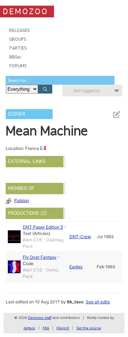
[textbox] (60, 80)
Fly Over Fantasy (40, 257)
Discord (63, 328)
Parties (18, 48)
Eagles (75, 266)
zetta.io (29, 328)
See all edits (98, 301)
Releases (19, 30)
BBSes (15, 57)
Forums (18, 65)
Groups (17, 39)
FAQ (46, 328)
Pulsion (21, 200)
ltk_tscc (75, 301)
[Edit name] (116, 114)
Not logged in (87, 90)
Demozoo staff (40, 318)
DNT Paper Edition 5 (43, 227)
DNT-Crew (80, 236)
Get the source (88, 328)
